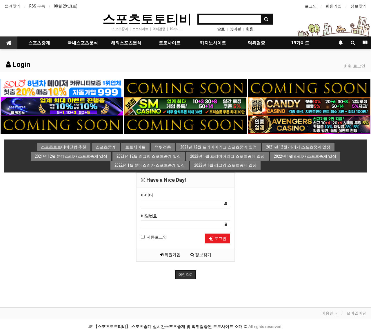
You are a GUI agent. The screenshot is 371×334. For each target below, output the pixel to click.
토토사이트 (170, 42)
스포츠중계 (39, 42)
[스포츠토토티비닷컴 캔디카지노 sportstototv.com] (309, 106)
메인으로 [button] (185, 275)
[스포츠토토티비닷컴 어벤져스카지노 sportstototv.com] (309, 124)
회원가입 (333, 6)
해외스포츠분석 (126, 42)
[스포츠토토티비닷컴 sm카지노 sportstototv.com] (185, 106)
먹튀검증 (256, 42)
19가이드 (300, 42)
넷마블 (235, 29)
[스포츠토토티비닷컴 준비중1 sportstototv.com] (185, 87)
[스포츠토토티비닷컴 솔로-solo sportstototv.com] (62, 87)
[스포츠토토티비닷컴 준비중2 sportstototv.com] (309, 87)
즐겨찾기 (12, 6)
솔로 (221, 29)
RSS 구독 (37, 6)
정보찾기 (358, 6)
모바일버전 (356, 313)
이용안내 (329, 313)
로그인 (311, 6)
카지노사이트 (213, 42)
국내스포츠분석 (83, 42)
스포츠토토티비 (147, 18)
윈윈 (249, 29)
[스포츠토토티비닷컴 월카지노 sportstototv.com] (62, 106)
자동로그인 (157, 237)
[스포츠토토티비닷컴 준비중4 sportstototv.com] (62, 124)
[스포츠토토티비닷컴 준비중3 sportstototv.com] (185, 124)
